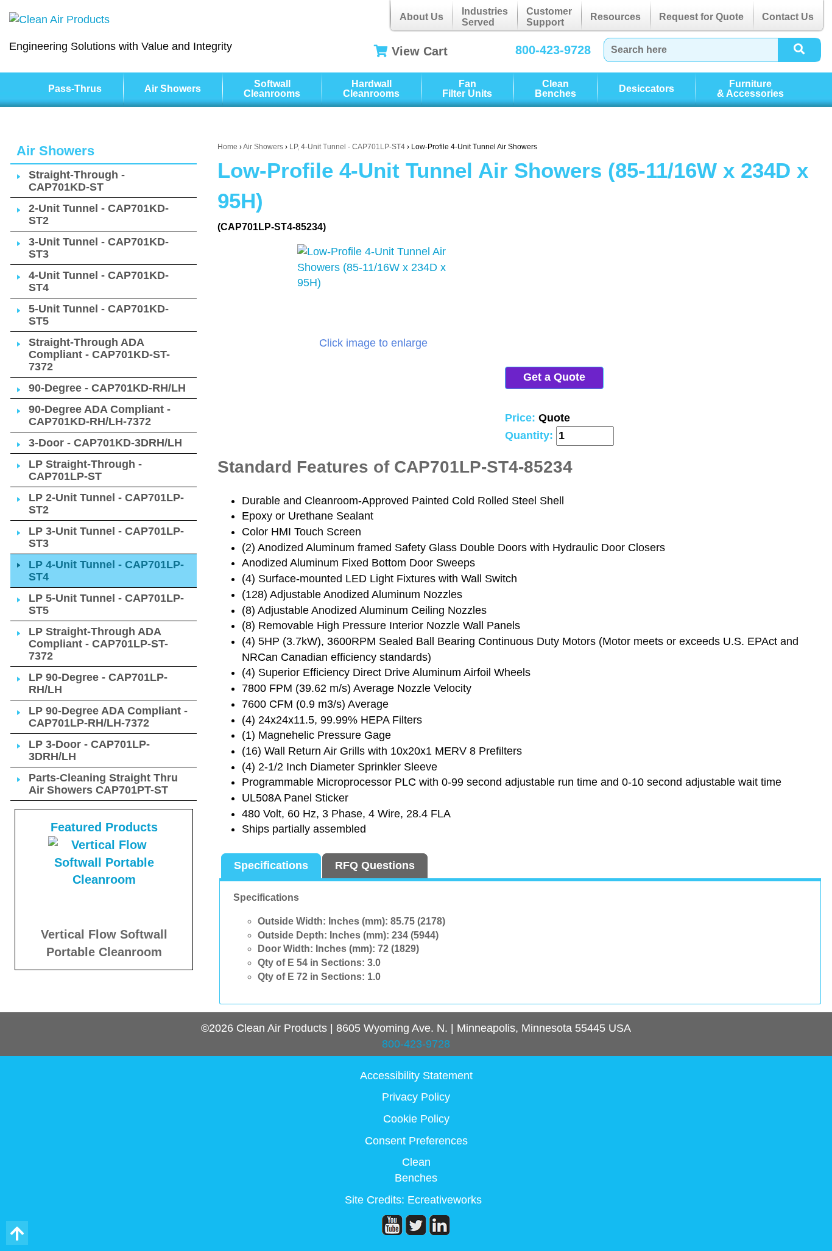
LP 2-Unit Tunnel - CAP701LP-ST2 (106, 504)
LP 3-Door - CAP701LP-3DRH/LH (89, 750)
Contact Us (788, 17)
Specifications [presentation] (271, 865)
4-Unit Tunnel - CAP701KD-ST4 (99, 281)
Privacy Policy (416, 1097)
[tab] (271, 866)
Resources (615, 17)
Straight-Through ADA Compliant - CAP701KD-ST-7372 (99, 354)
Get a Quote (554, 377)
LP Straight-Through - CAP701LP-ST (85, 470)
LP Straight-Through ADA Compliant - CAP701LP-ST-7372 (98, 644)
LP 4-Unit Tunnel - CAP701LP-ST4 (106, 571)
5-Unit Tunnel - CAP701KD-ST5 (99, 315)
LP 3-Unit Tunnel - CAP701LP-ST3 (106, 537)
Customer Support (549, 16)
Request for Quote (701, 17)
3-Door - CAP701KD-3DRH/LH (105, 443)
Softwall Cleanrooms (272, 89)
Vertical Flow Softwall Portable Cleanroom (104, 943)
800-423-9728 (553, 50)
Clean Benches (555, 89)
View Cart (420, 51)
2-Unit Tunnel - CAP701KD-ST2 (99, 214)
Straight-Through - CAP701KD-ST (77, 181)
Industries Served (485, 16)
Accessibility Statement (416, 1076)
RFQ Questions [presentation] (375, 865)
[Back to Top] (17, 1233)
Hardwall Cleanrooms (371, 89)
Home (227, 147)
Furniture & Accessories (750, 89)
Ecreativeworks (444, 1200)
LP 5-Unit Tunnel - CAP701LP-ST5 (106, 604)
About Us (421, 17)
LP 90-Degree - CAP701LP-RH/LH (98, 683)
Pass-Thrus (75, 88)
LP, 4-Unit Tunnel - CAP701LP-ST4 (347, 147)
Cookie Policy (416, 1119)
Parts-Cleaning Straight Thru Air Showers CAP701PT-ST (103, 784)
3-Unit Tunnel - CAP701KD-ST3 (99, 248)
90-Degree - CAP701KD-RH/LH (107, 388)
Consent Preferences (416, 1141)
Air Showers (172, 88)
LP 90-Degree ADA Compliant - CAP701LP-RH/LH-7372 (108, 717)
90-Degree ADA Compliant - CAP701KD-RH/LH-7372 (100, 415)
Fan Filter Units (467, 89)
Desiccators (646, 88)
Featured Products (104, 827)
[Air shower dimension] (373, 290)
